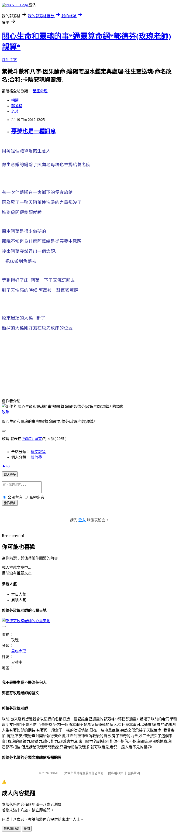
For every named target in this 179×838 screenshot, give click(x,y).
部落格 (16, 106)
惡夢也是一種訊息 (33, 131)
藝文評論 (38, 452)
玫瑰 (5, 412)
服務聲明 (134, 773)
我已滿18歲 (11, 829)
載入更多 (10, 474)
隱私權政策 (115, 773)
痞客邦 (28, 439)
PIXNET (54, 773)
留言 (38, 439)
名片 (15, 111)
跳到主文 (9, 60)
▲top (6, 465)
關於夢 (36, 457)
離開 (27, 829)
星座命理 (40, 91)
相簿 (15, 100)
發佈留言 (10, 503)
